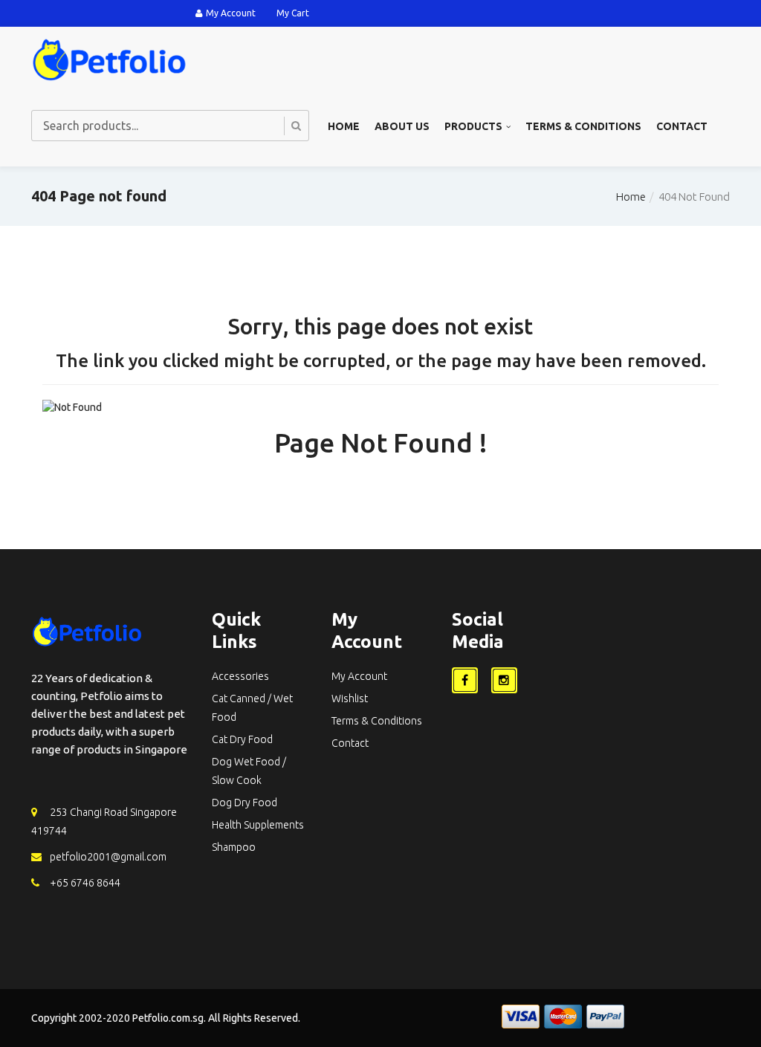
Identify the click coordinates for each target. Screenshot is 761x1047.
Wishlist (349, 698)
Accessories (240, 676)
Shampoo (234, 847)
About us (402, 126)
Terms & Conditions (583, 126)
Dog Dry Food (244, 802)
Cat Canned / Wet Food (252, 708)
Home (344, 126)
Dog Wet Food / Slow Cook (249, 771)
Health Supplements (258, 825)
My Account (231, 13)
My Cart (292, 13)
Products (473, 126)
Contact (681, 126)
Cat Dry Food (242, 739)
